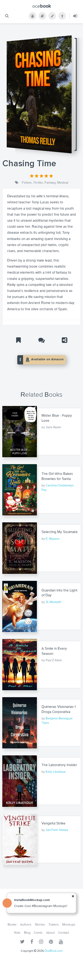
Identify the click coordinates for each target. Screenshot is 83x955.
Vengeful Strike (53, 823)
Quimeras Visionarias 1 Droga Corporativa (59, 709)
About (50, 932)
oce (41, 6)
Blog (27, 932)
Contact (63, 932)
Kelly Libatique (55, 771)
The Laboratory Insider (59, 765)
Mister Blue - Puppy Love (57, 417)
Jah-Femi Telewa (57, 830)
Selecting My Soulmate (60, 532)
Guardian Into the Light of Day (59, 592)
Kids (17, 932)
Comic (38, 932)
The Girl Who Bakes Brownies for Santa (57, 476)
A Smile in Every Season (54, 650)
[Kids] (62, 16)
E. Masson (52, 538)
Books (12, 924)
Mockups (68, 924)
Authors (25, 924)
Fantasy (50, 182)
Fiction (27, 182)
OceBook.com (53, 950)
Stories (40, 924)
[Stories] (52, 16)
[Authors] (32, 16)
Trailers (53, 924)
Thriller (38, 182)
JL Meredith (53, 602)
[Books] (42, 16)
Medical (62, 182)
